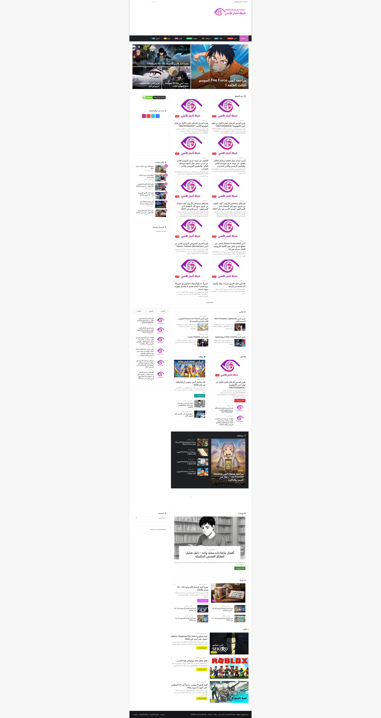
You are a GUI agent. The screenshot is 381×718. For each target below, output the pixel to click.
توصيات (192, 38)
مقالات (219, 38)
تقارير (178, 38)
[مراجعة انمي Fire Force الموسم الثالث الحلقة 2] (202, 462)
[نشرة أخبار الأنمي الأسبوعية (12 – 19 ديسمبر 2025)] (160, 195)
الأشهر (151, 311)
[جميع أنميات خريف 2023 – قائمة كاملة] (160, 178)
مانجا (167, 38)
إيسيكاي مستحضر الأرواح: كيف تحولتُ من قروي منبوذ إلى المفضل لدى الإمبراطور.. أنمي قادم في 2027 (192, 206)
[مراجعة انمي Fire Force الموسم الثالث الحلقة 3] (202, 452)
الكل (183, 435)
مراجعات (206, 38)
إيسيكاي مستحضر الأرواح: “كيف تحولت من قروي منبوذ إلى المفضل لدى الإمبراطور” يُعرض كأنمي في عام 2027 (229, 206)
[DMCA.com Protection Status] (153, 99)
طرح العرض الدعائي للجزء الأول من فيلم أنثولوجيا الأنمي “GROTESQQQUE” (224, 410)
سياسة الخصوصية (154, 714)
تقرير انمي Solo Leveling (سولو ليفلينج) (230, 337)
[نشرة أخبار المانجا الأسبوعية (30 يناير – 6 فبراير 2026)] (239, 608)
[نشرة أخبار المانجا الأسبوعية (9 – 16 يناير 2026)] (202, 618)
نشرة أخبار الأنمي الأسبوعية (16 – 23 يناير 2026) (168, 63)
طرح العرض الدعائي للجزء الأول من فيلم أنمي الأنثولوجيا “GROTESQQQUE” (230, 385)
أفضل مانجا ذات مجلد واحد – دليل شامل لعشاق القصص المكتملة (185, 405)
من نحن (162, 714)
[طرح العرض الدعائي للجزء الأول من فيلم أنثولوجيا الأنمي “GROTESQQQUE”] (240, 408)
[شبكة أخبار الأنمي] (230, 12)
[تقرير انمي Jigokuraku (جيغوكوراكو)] (147, 78)
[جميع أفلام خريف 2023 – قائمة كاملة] (160, 169)
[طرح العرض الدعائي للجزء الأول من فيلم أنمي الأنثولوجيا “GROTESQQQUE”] (160, 330)
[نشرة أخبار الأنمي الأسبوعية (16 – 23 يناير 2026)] (161, 55)
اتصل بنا (135, 714)
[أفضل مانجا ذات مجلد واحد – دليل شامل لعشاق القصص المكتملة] (199, 403)
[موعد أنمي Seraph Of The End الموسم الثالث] (176, 78)
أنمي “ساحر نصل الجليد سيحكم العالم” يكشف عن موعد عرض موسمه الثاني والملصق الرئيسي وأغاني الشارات (229, 163)
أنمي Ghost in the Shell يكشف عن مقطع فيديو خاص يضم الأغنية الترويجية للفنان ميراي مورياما (229, 246)
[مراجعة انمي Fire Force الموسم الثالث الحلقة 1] (220, 66)
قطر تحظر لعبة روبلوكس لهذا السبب (192, 660)
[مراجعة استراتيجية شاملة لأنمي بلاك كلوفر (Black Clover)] (202, 442)
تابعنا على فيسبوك (161, 231)
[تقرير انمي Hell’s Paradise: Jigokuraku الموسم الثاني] (239, 327)
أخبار (232, 38)
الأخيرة (163, 311)
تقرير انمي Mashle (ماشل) (198, 337)
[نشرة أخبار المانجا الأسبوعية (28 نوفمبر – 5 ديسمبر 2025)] (160, 213)
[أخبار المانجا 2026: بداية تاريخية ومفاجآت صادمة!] (160, 204)
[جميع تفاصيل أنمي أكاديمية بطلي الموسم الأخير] (199, 414)
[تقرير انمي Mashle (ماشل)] (202, 343)
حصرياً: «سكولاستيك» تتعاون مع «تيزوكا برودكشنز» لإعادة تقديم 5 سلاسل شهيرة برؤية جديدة (191, 286)
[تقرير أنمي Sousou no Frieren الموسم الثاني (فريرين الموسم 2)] (202, 327)
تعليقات (138, 311)
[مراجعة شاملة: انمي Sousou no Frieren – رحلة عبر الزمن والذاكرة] (228, 462)
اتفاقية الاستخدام (143, 714)
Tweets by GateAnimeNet (158, 529)
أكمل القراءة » (240, 400)
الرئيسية (243, 38)
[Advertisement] (170, 19)
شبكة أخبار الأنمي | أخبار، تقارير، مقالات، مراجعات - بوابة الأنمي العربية (215, 714)
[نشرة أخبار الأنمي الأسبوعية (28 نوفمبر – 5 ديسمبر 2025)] (160, 187)
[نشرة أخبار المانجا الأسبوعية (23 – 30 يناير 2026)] (202, 608)
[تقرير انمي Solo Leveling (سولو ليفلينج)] (239, 343)
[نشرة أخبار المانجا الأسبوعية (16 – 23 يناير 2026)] (239, 618)
